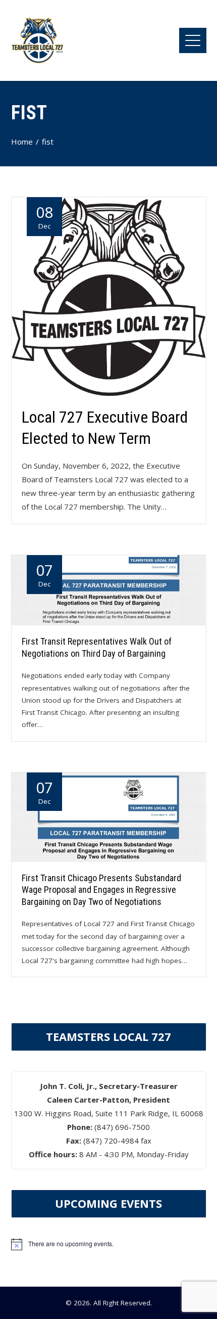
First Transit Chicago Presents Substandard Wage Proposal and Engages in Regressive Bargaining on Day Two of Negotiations (101, 890)
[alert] (108, 1244)
